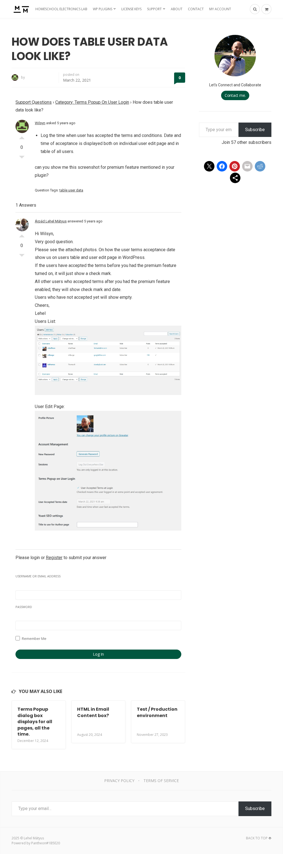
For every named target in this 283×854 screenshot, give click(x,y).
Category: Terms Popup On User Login (92, 102)
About (176, 9)
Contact (196, 9)
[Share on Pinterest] (234, 166)
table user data (71, 190)
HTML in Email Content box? (93, 712)
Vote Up (22, 136)
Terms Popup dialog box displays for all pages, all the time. (34, 721)
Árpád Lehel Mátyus (51, 221)
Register (54, 557)
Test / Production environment (157, 712)
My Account (220, 9)
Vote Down (22, 158)
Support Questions (33, 102)
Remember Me (33, 638)
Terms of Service (161, 780)
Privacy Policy (119, 780)
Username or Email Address (38, 576)
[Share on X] (209, 166)
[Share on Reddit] (260, 166)
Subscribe (255, 129)
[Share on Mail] (247, 166)
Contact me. (235, 95)
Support (154, 9)
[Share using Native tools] (235, 178)
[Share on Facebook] (222, 166)
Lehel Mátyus (34, 838)
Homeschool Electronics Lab (61, 9)
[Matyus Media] (21, 9)
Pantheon (38, 843)
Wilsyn (40, 123)
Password (23, 607)
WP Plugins (102, 9)
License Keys (131, 9)
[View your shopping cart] (266, 9)
